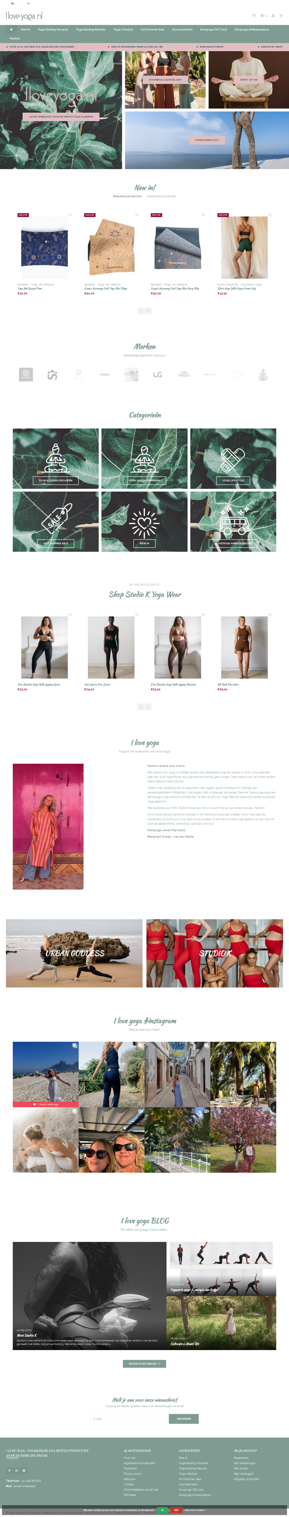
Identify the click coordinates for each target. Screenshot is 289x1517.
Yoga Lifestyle (123, 29)
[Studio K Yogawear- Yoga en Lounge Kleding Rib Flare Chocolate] (244, 648)
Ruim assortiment (212, 47)
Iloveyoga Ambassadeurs (252, 29)
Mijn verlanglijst (243, 1473)
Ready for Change (239, 787)
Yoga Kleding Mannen (90, 29)
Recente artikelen (142, 1363)
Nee (176, 1510)
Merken (15, 38)
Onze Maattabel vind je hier (141, 1489)
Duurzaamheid (182, 29)
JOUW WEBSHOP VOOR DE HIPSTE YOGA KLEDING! (61, 116)
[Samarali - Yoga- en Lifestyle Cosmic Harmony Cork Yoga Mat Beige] (44, 248)
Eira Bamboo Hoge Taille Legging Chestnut (106, 684)
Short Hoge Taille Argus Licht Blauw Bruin (240, 288)
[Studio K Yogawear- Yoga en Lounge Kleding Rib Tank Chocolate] (178, 648)
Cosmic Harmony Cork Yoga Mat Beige (38, 288)
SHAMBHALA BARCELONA (165, 79)
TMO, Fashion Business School (191, 808)
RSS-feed (130, 1495)
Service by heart (272, 47)
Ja (162, 1510)
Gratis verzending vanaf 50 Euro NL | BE (137, 47)
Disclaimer (130, 1468)
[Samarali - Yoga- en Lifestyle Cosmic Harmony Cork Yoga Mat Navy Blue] (111, 248)
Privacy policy (133, 1473)
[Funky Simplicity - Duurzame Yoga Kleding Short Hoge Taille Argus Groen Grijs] (178, 248)
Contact (129, 1484)
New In (25, 29)
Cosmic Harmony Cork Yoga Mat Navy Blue (108, 288)
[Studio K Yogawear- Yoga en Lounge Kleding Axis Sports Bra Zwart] (44, 648)
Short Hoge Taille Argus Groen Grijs (170, 288)
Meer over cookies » (195, 1510)
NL (13, 3)
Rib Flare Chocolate (228, 684)
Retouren (129, 1479)
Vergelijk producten (246, 1479)
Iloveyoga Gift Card (213, 29)
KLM (169, 819)
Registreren (241, 1457)
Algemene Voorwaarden (139, 1463)
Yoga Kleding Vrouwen (53, 29)
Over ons (129, 1457)
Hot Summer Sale (152, 29)
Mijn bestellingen (245, 1463)
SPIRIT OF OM (248, 79)
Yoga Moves (174, 776)
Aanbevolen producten (161, 196)
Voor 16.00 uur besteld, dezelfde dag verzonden (41, 47)
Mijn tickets (241, 1468)
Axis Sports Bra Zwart (30, 684)
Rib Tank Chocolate (161, 684)
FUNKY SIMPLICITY (207, 140)
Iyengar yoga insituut (165, 797)
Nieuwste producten (127, 196)
